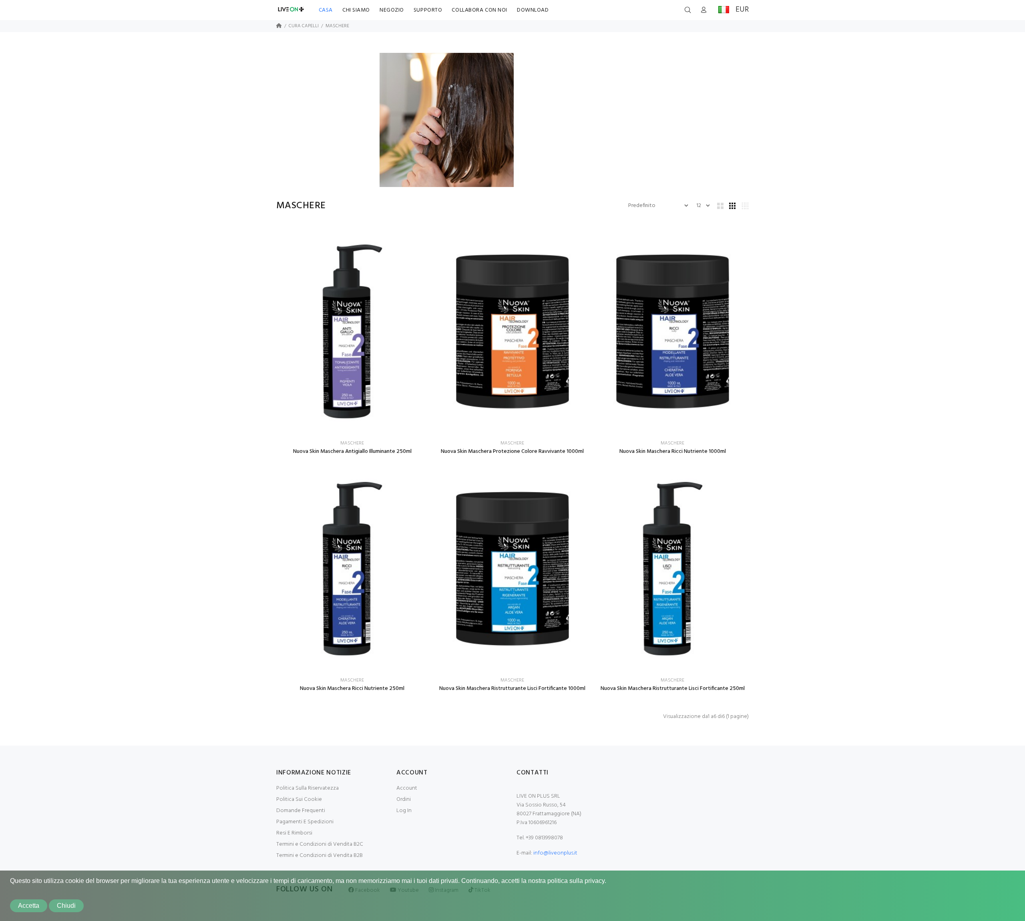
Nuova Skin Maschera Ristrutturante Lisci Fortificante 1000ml (512, 688)
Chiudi (66, 905)
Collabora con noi (479, 10)
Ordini (403, 799)
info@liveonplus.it (555, 853)
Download (533, 10)
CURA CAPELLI (304, 26)
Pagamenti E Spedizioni (305, 821)
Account (406, 788)
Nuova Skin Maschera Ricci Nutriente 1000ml (672, 451)
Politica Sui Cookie (299, 799)
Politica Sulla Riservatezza (307, 788)
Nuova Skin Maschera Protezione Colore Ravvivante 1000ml (512, 451)
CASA (326, 10)
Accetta (28, 905)
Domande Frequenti (300, 810)
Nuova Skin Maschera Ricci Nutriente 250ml (352, 688)
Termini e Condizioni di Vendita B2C (319, 844)
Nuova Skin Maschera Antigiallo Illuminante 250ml (352, 451)
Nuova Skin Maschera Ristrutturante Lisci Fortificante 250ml (673, 688)
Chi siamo (356, 10)
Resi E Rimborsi (294, 833)
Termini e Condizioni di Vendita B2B (319, 855)
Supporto (428, 10)
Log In (404, 810)
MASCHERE (337, 26)
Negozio (392, 10)
